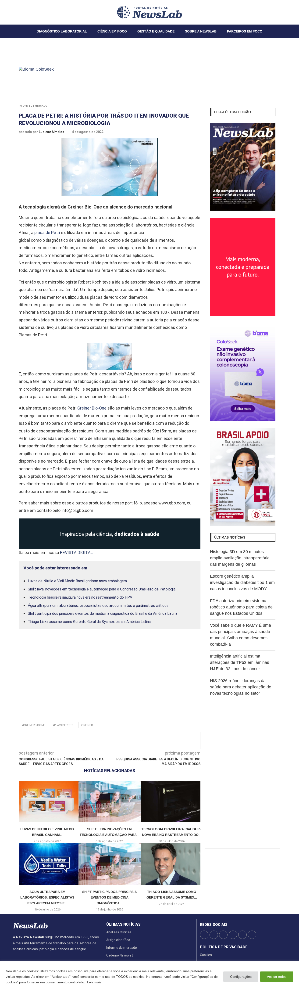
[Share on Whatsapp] (144, 740)
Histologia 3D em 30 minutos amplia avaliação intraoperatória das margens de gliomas (240, 558)
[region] (149, 975)
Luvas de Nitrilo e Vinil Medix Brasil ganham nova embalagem (77, 581)
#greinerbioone (33, 725)
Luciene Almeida (52, 132)
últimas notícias (123, 924)
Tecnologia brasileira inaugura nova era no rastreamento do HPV (80, 597)
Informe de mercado (33, 105)
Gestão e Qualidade (155, 31)
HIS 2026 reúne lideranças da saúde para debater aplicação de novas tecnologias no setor (240, 687)
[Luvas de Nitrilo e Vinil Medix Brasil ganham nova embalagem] (47, 801)
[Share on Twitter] (113, 740)
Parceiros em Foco (244, 31)
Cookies (206, 955)
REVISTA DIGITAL (76, 552)
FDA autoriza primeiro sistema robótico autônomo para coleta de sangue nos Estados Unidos (241, 607)
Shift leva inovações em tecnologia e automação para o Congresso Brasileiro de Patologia (101, 589)
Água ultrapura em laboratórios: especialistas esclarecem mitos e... (47, 897)
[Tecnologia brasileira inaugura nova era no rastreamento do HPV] (172, 801)
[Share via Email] (151, 740)
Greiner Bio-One (92, 408)
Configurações (241, 976)
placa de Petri (46, 232)
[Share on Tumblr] (128, 740)
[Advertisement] (109, 680)
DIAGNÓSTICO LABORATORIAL (62, 31)
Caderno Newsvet (119, 955)
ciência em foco (112, 31)
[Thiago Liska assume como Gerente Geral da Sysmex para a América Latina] (172, 864)
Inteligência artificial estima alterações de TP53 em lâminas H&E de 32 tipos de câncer (239, 662)
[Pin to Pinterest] (121, 740)
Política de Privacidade (223, 947)
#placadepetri (63, 725)
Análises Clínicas (119, 932)
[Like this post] (96, 740)
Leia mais (94, 982)
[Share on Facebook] (105, 740)
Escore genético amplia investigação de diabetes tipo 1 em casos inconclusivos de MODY (242, 582)
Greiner (87, 725)
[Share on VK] (136, 740)
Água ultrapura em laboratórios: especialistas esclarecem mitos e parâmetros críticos (98, 605)
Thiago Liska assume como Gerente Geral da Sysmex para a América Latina (89, 621)
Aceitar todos (276, 976)
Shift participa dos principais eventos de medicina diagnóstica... (109, 897)
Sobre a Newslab (201, 31)
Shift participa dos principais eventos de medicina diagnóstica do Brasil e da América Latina (102, 613)
